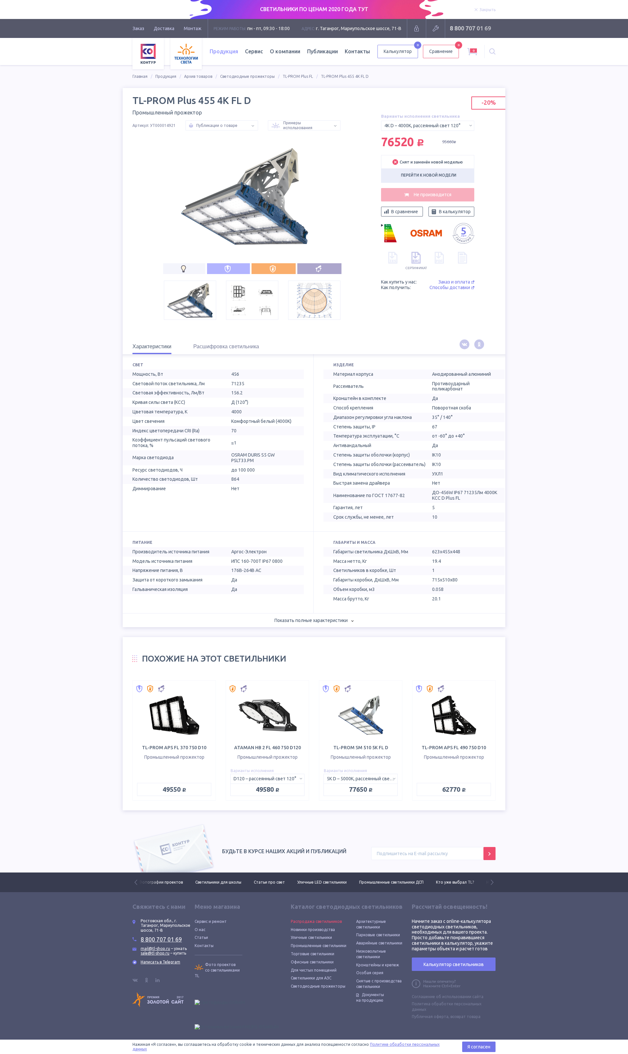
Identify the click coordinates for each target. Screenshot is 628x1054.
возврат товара (465, 1016)
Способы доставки (449, 287)
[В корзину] (427, 194)
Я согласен (478, 1046)
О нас (200, 929)
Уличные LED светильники (265, 882)
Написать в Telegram (160, 962)
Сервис (254, 51)
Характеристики (151, 346)
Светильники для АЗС (311, 978)
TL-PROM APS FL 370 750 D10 (174, 747)
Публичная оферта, (430, 1016)
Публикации (322, 51)
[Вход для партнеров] (416, 28)
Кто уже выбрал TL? (398, 882)
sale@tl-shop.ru (155, 953)
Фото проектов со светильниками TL (217, 970)
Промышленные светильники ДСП (335, 882)
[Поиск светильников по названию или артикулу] (492, 51)
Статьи (201, 937)
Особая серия (369, 973)
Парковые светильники (378, 935)
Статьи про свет (212, 882)
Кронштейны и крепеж (377, 965)
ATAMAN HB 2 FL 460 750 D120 (267, 747)
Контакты (357, 51)
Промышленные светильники (318, 945)
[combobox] (427, 126)
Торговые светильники (312, 954)
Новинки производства (313, 929)
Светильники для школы (162, 882)
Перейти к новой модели (428, 175)
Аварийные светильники (379, 943)
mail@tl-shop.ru (155, 948)
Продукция (165, 76)
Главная (140, 76)
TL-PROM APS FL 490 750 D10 (454, 747)
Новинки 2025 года (448, 882)
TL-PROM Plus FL (298, 76)
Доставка (164, 28)
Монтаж (192, 28)
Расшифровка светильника (226, 346)
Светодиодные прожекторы (247, 76)
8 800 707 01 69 (470, 28)
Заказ (138, 28)
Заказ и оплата (454, 282)
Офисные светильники (312, 962)
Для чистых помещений (314, 970)
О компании (285, 51)
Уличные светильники (311, 937)
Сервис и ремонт (211, 921)
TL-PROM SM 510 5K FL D (360, 747)
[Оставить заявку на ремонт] (435, 28)
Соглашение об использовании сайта (447, 996)
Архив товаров (198, 76)
